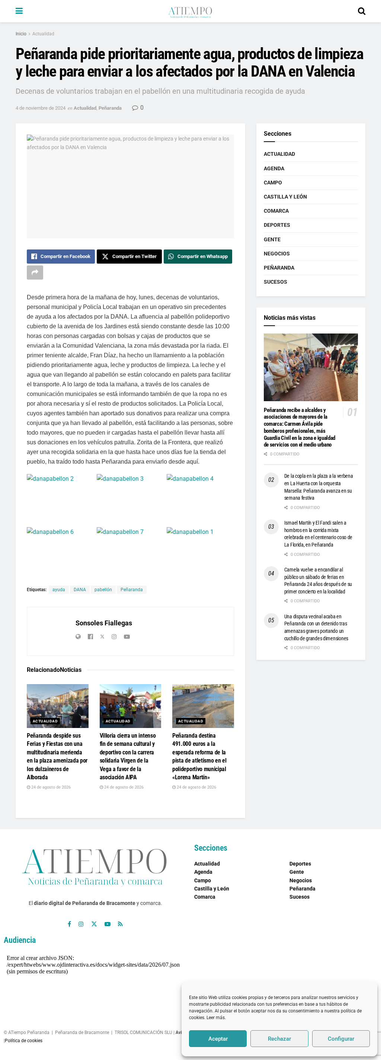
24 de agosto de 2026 (50, 787)
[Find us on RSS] (120, 924)
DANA (80, 589)
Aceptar (218, 1038)
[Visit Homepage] (190, 11)
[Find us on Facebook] (69, 924)
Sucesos (275, 282)
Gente (272, 239)
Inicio (21, 33)
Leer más (215, 1017)
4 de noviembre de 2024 (40, 108)
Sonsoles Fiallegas (104, 623)
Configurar (341, 1038)
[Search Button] (361, 11)
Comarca (276, 211)
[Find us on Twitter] (94, 924)
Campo (273, 183)
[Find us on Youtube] (108, 924)
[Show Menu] (19, 11)
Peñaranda (110, 108)
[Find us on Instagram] (81, 924)
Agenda (274, 168)
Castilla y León (285, 197)
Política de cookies (23, 1040)
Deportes (277, 225)
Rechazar (279, 1038)
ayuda (58, 589)
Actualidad (43, 33)
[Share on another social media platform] (35, 272)
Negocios (277, 254)
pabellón (103, 589)
